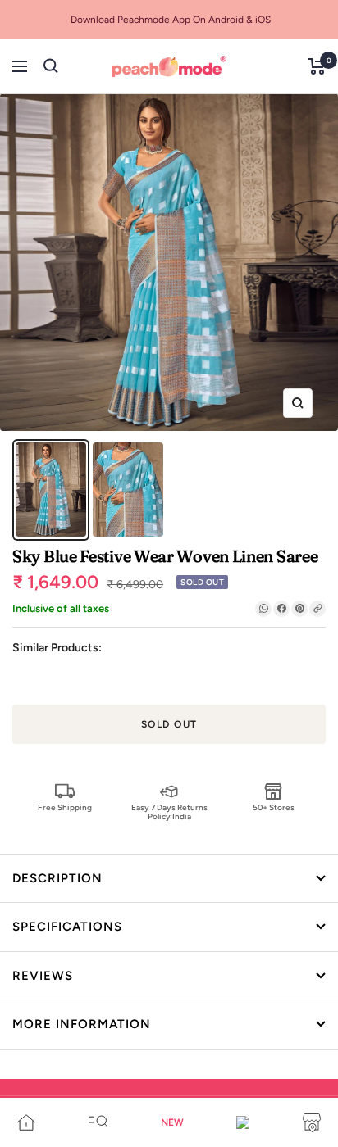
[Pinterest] (299, 609)
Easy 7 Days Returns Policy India (169, 811)
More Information (81, 1024)
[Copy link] (317, 609)
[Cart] (317, 66)
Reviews (42, 975)
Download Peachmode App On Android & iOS (171, 19)
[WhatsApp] (263, 609)
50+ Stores (274, 807)
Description (57, 878)
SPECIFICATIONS (67, 926)
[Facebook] (281, 609)
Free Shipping (65, 807)
